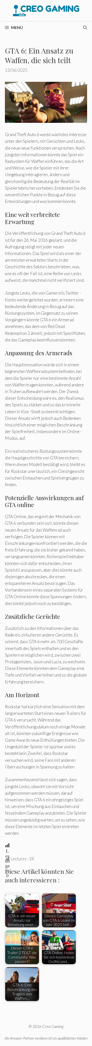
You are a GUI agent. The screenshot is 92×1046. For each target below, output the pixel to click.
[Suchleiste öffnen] (85, 27)
